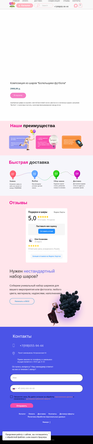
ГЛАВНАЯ (16, 1)
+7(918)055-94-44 (61, 6)
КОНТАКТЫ (76, 1)
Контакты (53, 414)
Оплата (32, 414)
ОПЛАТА (25, 1)
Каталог (22, 414)
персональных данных (64, 397)
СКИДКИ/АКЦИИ (54, 1)
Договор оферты (67, 414)
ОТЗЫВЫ (66, 1)
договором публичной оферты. (38, 399)
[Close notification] (49, 433)
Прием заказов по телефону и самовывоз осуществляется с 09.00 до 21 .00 (34, 360)
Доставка (42, 414)
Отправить (21, 406)
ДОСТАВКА (38, 1)
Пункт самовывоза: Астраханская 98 (32, 353)
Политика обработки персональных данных (46, 417)
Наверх (46, 422)
